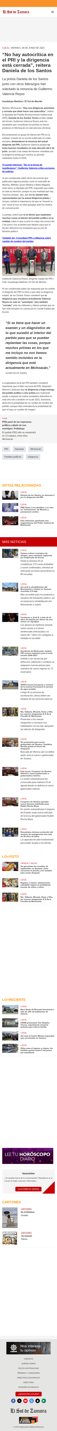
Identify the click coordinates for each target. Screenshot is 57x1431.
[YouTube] (25, 1401)
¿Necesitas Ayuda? (28, 1394)
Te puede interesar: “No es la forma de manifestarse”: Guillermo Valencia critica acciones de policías (28, 168)
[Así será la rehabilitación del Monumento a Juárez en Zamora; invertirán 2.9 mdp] (10, 596)
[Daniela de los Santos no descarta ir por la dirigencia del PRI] (10, 495)
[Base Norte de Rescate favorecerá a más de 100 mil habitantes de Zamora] (10, 1010)
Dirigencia (33, 457)
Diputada (19, 449)
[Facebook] (13, 1401)
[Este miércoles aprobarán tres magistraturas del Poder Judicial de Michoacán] (10, 521)
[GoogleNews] (31, 1401)
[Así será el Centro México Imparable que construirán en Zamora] (10, 1035)
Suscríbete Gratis (28, 1189)
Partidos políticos (12, 457)
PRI (6, 449)
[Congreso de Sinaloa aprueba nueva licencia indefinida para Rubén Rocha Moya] (10, 810)
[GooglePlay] (44, 1401)
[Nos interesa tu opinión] (28, 1348)
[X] (19, 1401)
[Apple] (37, 1401)
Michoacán (35, 449)
